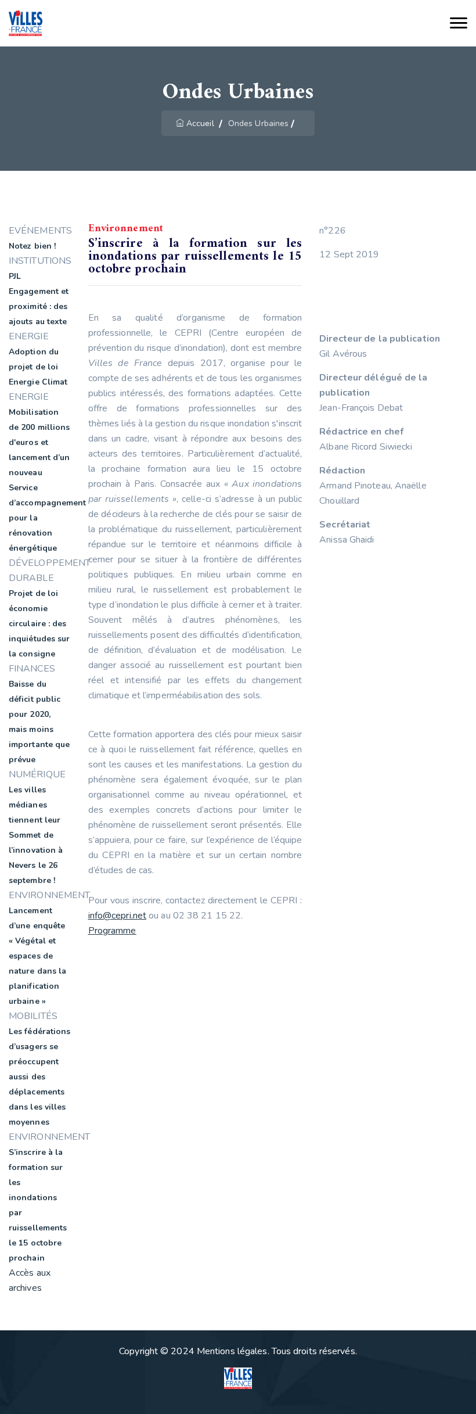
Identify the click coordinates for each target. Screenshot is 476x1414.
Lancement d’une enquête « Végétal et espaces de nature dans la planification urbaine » (37, 956)
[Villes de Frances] (25, 23)
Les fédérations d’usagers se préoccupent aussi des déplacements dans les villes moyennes (40, 1077)
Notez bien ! (32, 246)
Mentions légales (232, 1351)
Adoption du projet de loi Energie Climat (38, 366)
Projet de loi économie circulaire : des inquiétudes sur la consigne (39, 623)
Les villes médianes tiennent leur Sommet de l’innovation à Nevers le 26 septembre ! (36, 835)
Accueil (200, 123)
